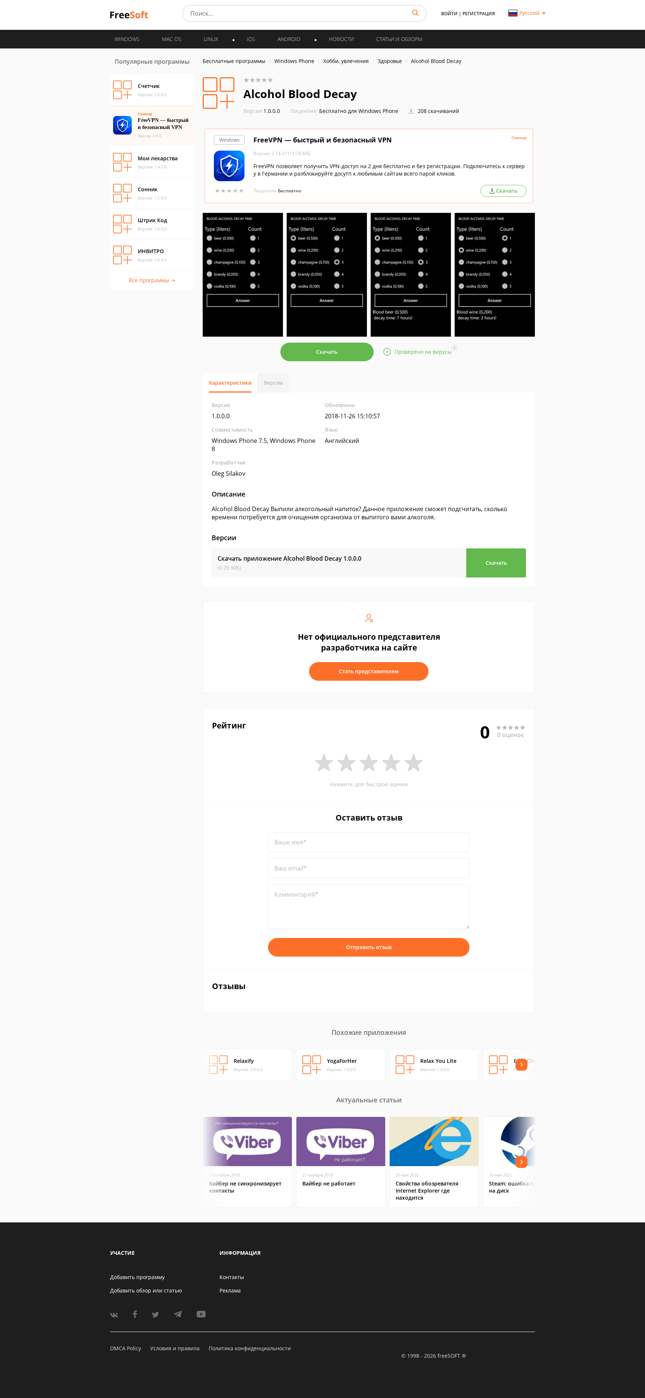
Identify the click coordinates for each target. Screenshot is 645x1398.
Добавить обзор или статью (146, 1290)
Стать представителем (369, 671)
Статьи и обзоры (399, 38)
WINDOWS (127, 38)
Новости (341, 38)
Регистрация (478, 13)
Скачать (326, 351)
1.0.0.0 (261, 110)
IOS (251, 38)
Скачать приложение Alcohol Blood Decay (289, 558)
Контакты (231, 1277)
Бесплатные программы (234, 60)
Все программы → (152, 280)
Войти (449, 13)
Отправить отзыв (369, 947)
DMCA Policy (125, 1348)
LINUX (211, 38)
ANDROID (289, 38)
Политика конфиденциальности (250, 1348)
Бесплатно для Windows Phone (358, 110)
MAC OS (171, 38)
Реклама (230, 1290)
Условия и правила (175, 1348)
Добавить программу (137, 1277)
